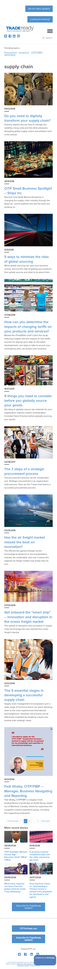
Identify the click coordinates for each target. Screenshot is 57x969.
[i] (18, 36)
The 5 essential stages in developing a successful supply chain (24, 695)
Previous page (12, 821)
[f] (10, 36)
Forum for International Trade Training (29, 964)
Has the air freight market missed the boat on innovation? (24, 542)
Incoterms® (24, 52)
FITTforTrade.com (28, 928)
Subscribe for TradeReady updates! (28, 907)
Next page (46, 821)
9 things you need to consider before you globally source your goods (28, 400)
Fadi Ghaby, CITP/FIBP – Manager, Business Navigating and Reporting (28, 791)
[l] (14, 36)
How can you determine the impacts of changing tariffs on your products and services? (28, 326)
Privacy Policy (35, 965)
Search (49, 38)
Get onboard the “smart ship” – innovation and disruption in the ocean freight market (28, 617)
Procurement (10, 52)
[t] (5, 36)
